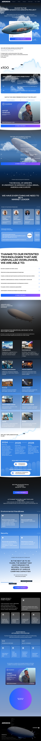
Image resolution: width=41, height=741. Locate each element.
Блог (35, 1)
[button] (36, 727)
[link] (20, 38)
